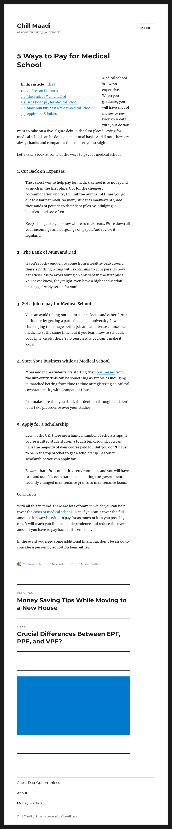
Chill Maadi (34, 25)
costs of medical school (52, 512)
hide (50, 84)
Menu (146, 28)
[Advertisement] (74, 706)
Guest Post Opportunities (38, 783)
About (22, 793)
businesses (106, 372)
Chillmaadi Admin (35, 564)
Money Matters (91, 564)
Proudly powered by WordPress (56, 816)
